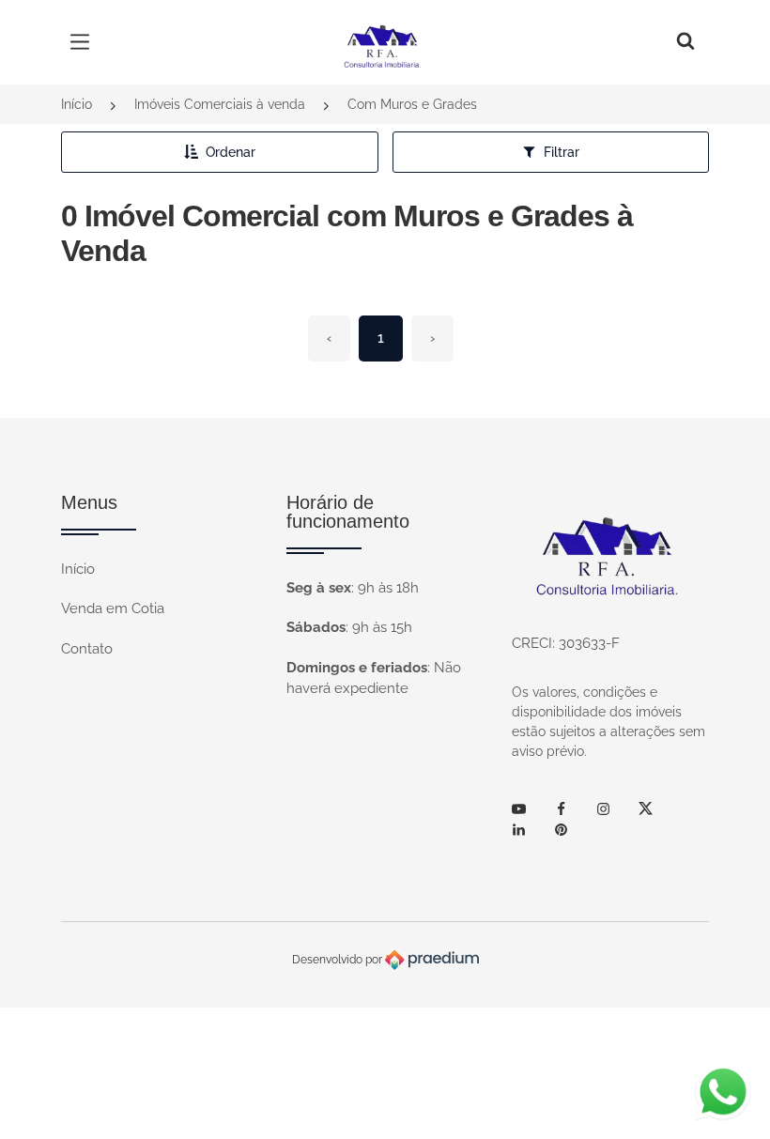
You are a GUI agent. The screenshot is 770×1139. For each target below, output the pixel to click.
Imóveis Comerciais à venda (219, 104)
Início (76, 104)
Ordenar (230, 152)
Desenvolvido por (338, 958)
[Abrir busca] (685, 42)
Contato (87, 648)
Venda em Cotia (112, 608)
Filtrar (561, 152)
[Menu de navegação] (84, 42)
